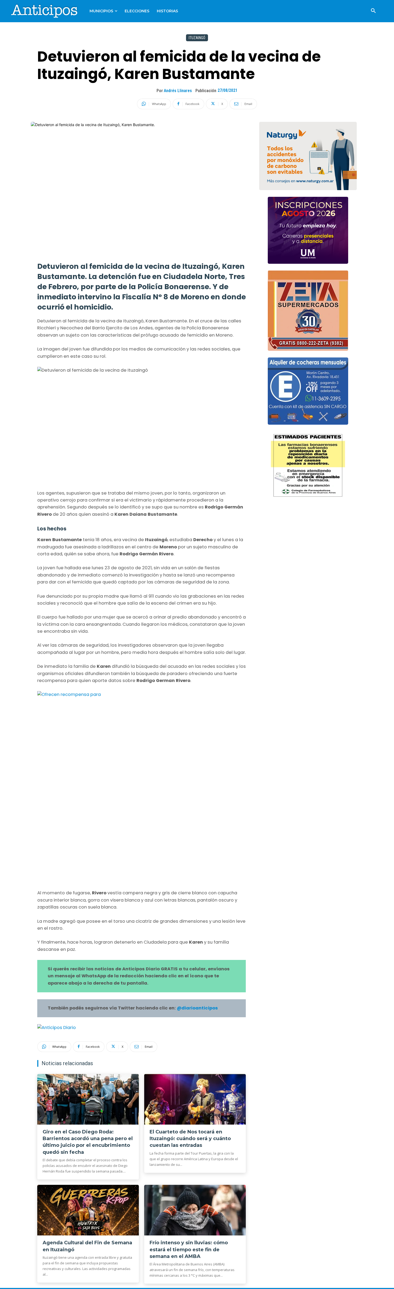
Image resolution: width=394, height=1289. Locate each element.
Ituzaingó (197, 38)
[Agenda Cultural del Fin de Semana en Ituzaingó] (88, 1210)
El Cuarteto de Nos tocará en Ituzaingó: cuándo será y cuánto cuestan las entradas (190, 1138)
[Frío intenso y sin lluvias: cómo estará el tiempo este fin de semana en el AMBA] (195, 1210)
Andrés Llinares (178, 90)
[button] (373, 11)
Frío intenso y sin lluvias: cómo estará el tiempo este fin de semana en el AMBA (189, 1249)
